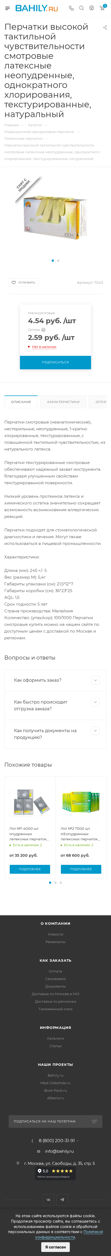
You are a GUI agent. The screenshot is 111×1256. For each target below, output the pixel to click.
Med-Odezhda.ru (55, 1083)
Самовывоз (55, 979)
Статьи (56, 1046)
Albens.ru (55, 1098)
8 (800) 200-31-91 (57, 1141)
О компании (56, 923)
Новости (55, 934)
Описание (21, 402)
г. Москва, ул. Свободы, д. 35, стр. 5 (59, 1163)
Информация (55, 1027)
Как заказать (56, 960)
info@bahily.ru (59, 1151)
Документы (55, 986)
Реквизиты (55, 942)
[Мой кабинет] (91, 8)
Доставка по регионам (55, 1001)
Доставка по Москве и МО (55, 994)
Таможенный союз (55, 1009)
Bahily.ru (56, 1075)
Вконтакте (48, 1200)
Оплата (55, 971)
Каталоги (55, 1038)
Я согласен (55, 1247)
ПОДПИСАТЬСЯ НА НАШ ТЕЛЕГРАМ (45, 1121)
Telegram (62, 1200)
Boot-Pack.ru (55, 1090)
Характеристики (63, 402)
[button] (53, 260)
